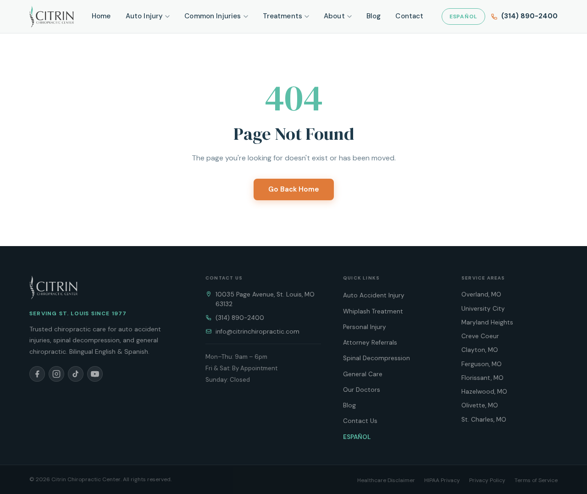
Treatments (283, 16)
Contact (409, 16)
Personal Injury (364, 327)
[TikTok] (75, 374)
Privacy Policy (487, 480)
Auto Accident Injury (373, 295)
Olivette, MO (479, 405)
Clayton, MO (479, 350)
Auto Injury (144, 16)
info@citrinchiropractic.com (257, 331)
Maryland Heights (487, 322)
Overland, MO (481, 294)
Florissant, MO (482, 378)
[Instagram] (56, 374)
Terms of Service (536, 480)
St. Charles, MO (483, 419)
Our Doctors (361, 390)
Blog (373, 16)
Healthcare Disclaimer (386, 480)
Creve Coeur (480, 336)
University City (483, 309)
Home (101, 16)
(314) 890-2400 (240, 318)
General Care (362, 374)
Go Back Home (293, 189)
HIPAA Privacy (442, 480)
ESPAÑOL (463, 16)
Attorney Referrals (370, 342)
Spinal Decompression (376, 358)
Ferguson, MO (481, 364)
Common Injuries (212, 16)
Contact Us (360, 421)
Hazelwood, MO (484, 391)
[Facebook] (37, 374)
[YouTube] (95, 374)
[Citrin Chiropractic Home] (53, 287)
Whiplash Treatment (373, 311)
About (334, 16)
